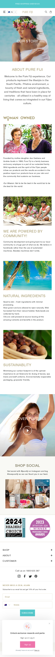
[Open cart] (51, 12)
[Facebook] (24, 577)
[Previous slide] (5, 494)
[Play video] (27, 430)
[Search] (46, 12)
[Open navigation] (4, 12)
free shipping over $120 (27, 4)
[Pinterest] (35, 577)
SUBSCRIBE (28, 613)
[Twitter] (30, 576)
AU (12, 12)
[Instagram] (19, 577)
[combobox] (7, 605)
